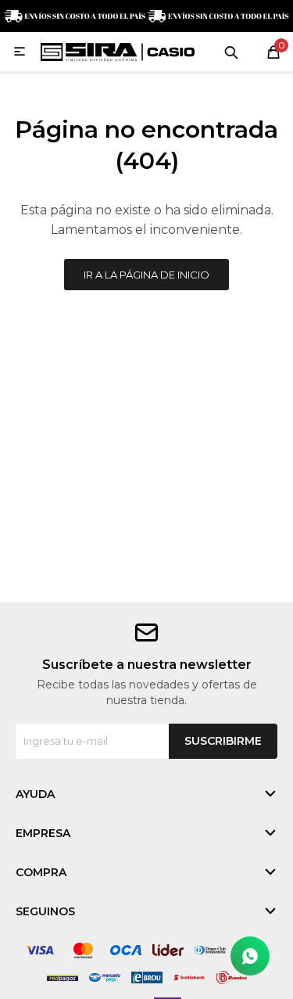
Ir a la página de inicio (146, 274)
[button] (231, 51)
